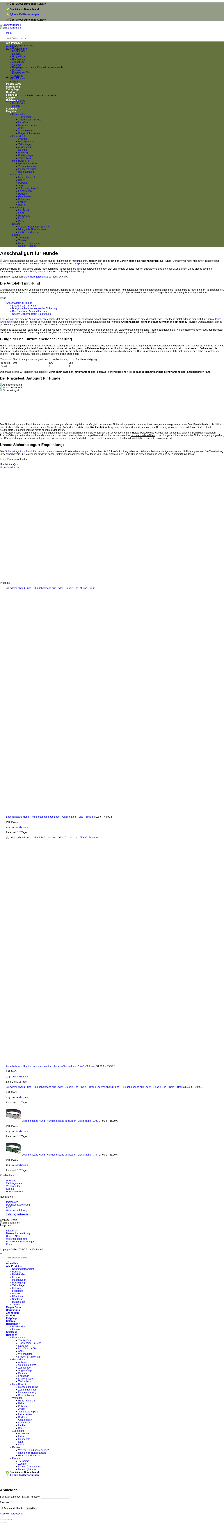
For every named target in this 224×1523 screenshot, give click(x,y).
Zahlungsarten (14, 1183)
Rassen (16, 224)
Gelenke (16, 70)
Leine (21, 213)
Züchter (22, 240)
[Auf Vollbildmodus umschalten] (7, 1519)
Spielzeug (17, 75)
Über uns (11, 1180)
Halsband (23, 210)
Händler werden (14, 1191)
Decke (21, 221)
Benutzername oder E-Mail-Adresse (20, 1496)
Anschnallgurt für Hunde (19, 303)
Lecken (22, 202)
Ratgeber (11, 111)
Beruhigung (18, 1282)
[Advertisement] (91, 525)
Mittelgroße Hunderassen (32, 229)
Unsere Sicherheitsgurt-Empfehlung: (32, 314)
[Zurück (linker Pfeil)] (1, 1522)
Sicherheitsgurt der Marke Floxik (40, 276)
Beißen (22, 204)
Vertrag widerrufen (18, 1214)
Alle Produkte (14, 42)
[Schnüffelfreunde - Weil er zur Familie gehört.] (10, 26)
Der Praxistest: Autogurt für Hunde (30, 311)
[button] (9, 33)
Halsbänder (13, 100)
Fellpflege (17, 67)
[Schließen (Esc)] (1, 1519)
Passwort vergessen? (11, 1513)
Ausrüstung (18, 207)
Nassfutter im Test (27, 125)
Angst (21, 185)
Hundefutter (18, 78)
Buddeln (22, 193)
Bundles (16, 48)
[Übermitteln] (7, 1261)
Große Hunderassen (29, 232)
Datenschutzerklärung (18, 1204)
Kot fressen (24, 199)
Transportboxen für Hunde (86, 263)
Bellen (21, 180)
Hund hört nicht (26, 177)
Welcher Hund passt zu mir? (33, 226)
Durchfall (23, 150)
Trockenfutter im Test (29, 119)
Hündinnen (18, 73)
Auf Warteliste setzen (46, 1483)
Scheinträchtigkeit (28, 188)
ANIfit (21, 128)
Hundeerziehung (27, 169)
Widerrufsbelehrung (16, 1210)
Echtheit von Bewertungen (20, 1241)
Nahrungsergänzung (23, 45)
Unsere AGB (13, 1236)
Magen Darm (19, 1280)
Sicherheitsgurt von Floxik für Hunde (24, 451)
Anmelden (31, 1508)
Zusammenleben (27, 166)
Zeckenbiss (24, 158)
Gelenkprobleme (27, 141)
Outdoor (16, 64)
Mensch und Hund (28, 163)
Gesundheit (18, 136)
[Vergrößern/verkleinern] (10, 1519)
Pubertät (22, 182)
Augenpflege (25, 147)
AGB (8, 1207)
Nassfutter (23, 122)
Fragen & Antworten (29, 133)
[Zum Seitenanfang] (1, 1253)
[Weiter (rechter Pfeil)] (4, 1522)
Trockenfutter (25, 117)
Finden (16, 235)
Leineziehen (25, 191)
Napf (20, 218)
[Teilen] (4, 1519)
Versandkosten (20, 827)
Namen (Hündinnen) (29, 243)
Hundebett (24, 215)
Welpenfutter (25, 130)
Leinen (16, 106)
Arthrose (22, 139)
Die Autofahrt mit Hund (24, 305)
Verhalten (17, 174)
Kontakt (10, 1189)
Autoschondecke (37, 319)
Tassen (16, 1304)
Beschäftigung (26, 171)
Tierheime (23, 237)
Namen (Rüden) (27, 246)
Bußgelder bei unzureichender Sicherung (34, 308)
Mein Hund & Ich (21, 160)
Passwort (6, 1502)
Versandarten (13, 1186)
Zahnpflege (24, 144)
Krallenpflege (25, 155)
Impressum (12, 1202)
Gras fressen (25, 196)
